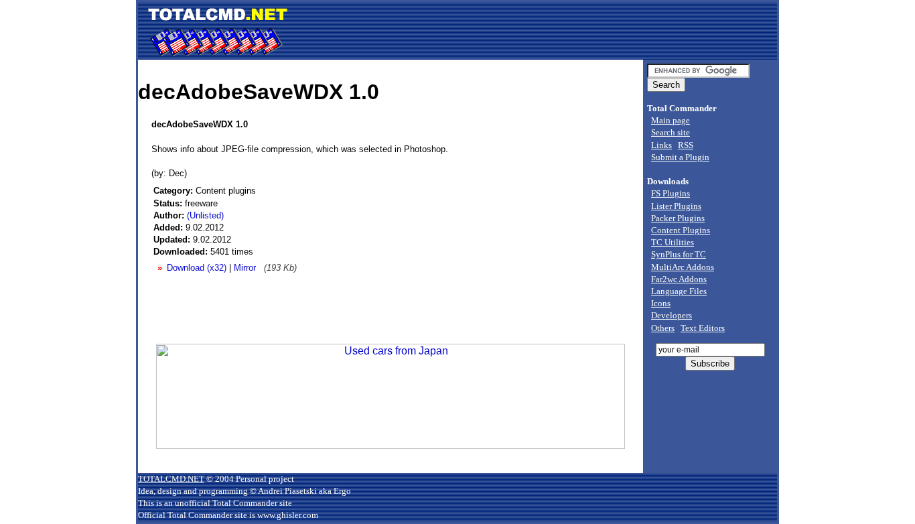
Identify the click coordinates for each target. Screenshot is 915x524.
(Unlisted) (205, 215)
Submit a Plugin (680, 157)
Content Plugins (680, 230)
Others (663, 328)
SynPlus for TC (678, 254)
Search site (670, 132)
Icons (661, 303)
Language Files (679, 291)
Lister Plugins (676, 206)
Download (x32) (196, 268)
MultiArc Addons (682, 267)
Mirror (245, 268)
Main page (670, 120)
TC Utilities (672, 242)
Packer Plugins (678, 218)
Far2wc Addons (679, 279)
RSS (685, 145)
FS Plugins (670, 193)
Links (661, 145)
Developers (671, 315)
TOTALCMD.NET (171, 479)
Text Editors (703, 328)
